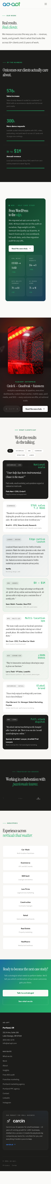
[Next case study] (17, 409)
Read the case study (34, 409)
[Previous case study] (6, 409)
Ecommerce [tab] (38, 451)
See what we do (25, 1001)
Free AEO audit (9, 1074)
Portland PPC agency (11, 1088)
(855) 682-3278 (8, 1040)
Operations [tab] (21, 455)
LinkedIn (6, 1098)
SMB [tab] (29, 451)
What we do (7, 1056)
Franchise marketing (11, 1079)
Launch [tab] (31, 455)
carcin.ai (9, 1144)
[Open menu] (45, 4)
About (5, 1065)
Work (5, 1061)
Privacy (6, 1165)
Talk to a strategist (25, 993)
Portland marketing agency (14, 1084)
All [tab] (10, 451)
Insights (6, 1070)
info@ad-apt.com (10, 1043)
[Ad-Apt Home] (11, 4)
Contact (6, 1093)
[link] (25, 100)
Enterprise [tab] (20, 451)
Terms (14, 1165)
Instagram (7, 1102)
